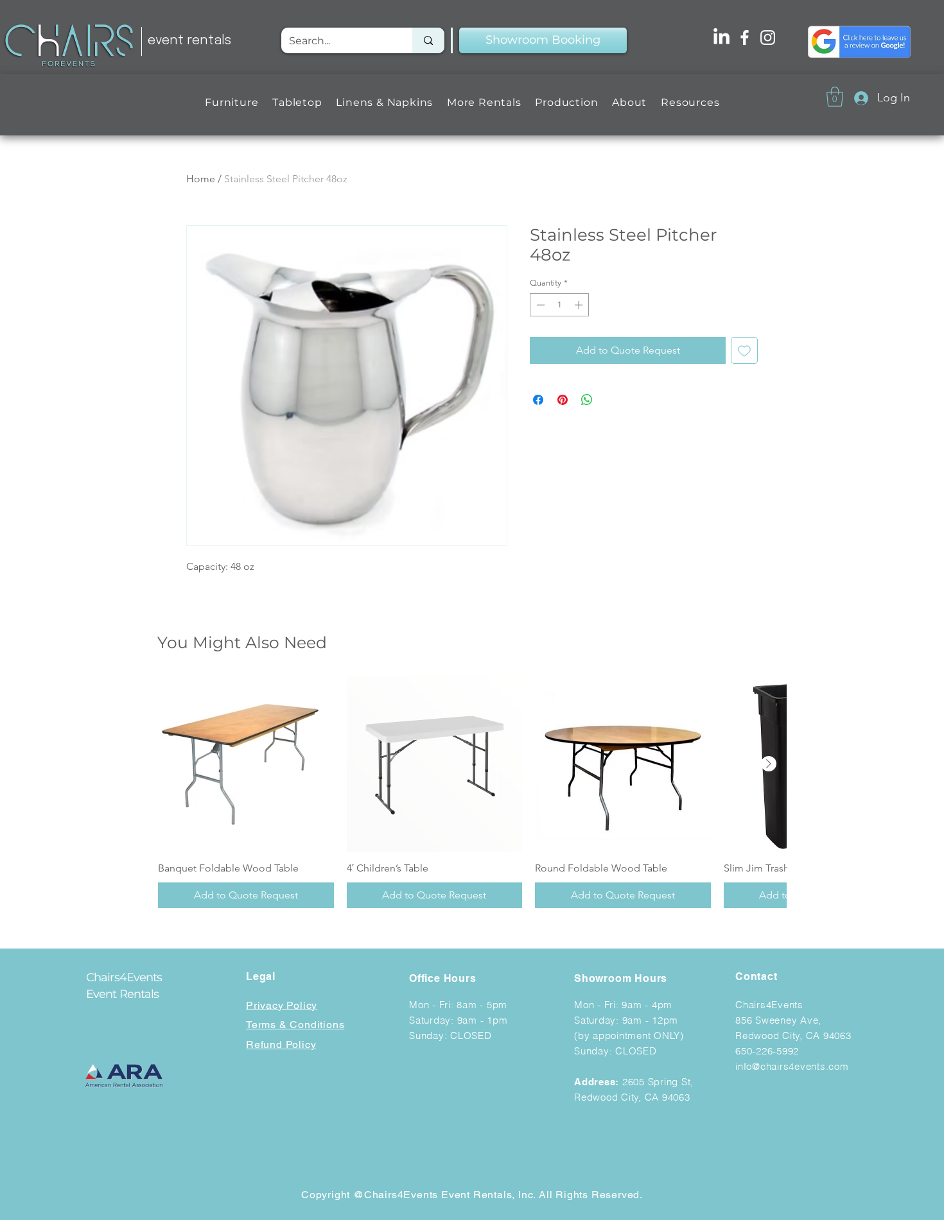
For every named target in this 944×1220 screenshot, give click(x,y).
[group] (472, 792)
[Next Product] (768, 763)
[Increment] (580, 305)
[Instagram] (768, 37)
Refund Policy (281, 1044)
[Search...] (428, 40)
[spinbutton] (559, 305)
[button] (231, 102)
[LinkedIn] (721, 37)
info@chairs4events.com (792, 1066)
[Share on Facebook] (538, 400)
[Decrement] (539, 305)
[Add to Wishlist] (744, 350)
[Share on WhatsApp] (587, 400)
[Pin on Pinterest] (562, 400)
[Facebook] (745, 37)
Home (200, 179)
